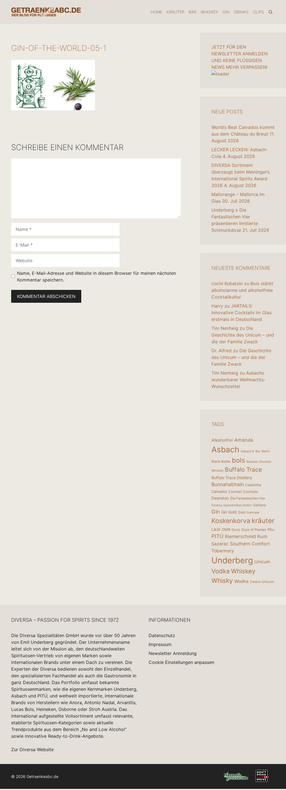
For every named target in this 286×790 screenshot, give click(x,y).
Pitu (271, 529)
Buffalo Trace (243, 469)
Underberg (232, 560)
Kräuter (175, 12)
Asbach (225, 449)
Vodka (220, 571)
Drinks (241, 12)
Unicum (262, 561)
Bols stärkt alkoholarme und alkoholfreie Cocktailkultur (242, 290)
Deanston (220, 498)
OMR (226, 529)
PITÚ (217, 536)
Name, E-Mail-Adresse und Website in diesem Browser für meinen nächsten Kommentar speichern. (96, 276)
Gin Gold (229, 512)
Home (156, 12)
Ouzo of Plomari (253, 530)
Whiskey (209, 12)
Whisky (222, 581)
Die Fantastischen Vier (247, 498)
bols (238, 460)
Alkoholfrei (222, 440)
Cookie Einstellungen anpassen (181, 662)
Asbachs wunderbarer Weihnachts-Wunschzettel (238, 379)
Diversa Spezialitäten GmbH (231, 505)
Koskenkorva (230, 521)
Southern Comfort (250, 544)
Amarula (243, 440)
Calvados (219, 491)
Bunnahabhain (227, 484)
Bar (192, 12)
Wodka (241, 581)
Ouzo (236, 530)
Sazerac (219, 544)
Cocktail (235, 491)
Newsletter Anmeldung (173, 653)
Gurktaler (253, 512)
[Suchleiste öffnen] (270, 12)
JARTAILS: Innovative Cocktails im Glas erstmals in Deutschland (241, 312)
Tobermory (222, 551)
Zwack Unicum (262, 582)
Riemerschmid (240, 536)
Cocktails (250, 491)
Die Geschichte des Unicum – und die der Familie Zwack (242, 334)
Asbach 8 (247, 451)
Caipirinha (253, 485)
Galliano (259, 505)
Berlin (266, 451)
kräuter (263, 521)
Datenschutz (162, 635)
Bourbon (252, 461)
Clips (258, 12)
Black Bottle (220, 461)
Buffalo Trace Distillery (231, 477)
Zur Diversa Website (32, 749)
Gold (241, 512)
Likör (215, 529)
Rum (262, 536)
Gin (226, 12)
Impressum (160, 644)
